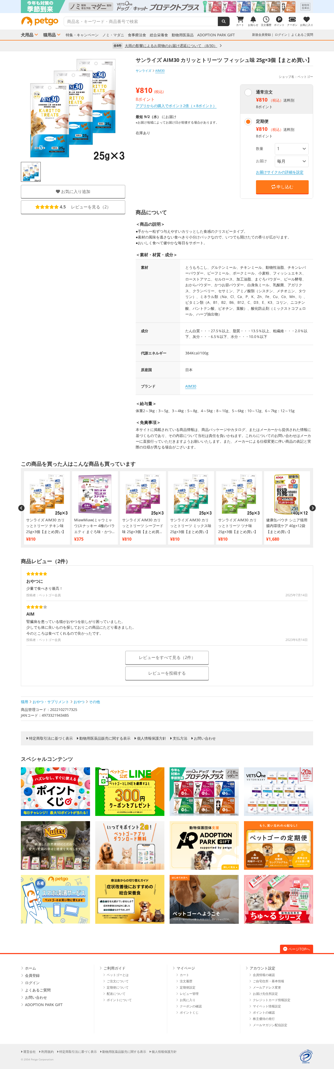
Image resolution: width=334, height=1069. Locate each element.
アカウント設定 (262, 968)
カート (184, 975)
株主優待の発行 (264, 1019)
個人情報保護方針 (151, 738)
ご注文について (118, 981)
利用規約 (47, 1051)
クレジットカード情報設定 (271, 1000)
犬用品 (27, 35)
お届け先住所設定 (265, 993)
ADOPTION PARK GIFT (216, 35)
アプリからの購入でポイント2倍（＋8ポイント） (176, 105)
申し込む (284, 187)
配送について (116, 993)
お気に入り (187, 1000)
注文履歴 (186, 981)
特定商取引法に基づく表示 (51, 738)
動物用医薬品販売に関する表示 (104, 738)
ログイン (281, 34)
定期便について (118, 987)
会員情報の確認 (264, 975)
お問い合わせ (205, 738)
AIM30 (190, 386)
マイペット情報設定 (267, 1006)
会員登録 (32, 975)
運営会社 (29, 1051)
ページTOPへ (299, 949)
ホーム (30, 968)
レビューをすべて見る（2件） (167, 657)
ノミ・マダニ (113, 35)
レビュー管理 (189, 993)
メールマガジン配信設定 (270, 1025)
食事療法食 (137, 35)
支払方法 (180, 738)
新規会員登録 (261, 34)
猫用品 (49, 35)
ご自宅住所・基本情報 (268, 981)
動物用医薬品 (183, 35)
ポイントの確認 (264, 1012)
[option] (167, 6)
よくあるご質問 (302, 34)
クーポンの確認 (191, 1006)
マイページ (186, 968)
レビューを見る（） (85, 207)
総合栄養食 (159, 35)
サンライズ (143, 70)
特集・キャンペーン (82, 35)
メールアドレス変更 (267, 987)
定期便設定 (187, 987)
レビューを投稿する (167, 673)
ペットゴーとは (118, 975)
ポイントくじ (189, 1012)
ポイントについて (119, 1000)
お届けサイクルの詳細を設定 (279, 172)
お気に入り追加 (75, 191)
